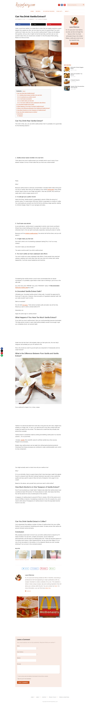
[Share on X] (2, 351)
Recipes (38, 11)
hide (24, 91)
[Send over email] (2, 355)
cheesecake (50, 189)
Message (19, 664)
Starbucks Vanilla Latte (21, 287)
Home (32, 11)
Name (18, 646)
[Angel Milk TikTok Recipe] (54, 554)
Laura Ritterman (42, 19)
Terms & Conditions (64, 697)
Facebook (35, 568)
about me (48, 588)
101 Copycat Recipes (48, 11)
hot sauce (25, 305)
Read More (74, 43)
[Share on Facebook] (2, 348)
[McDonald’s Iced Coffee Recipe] (38, 554)
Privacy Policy (52, 697)
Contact (44, 697)
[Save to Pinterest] (2, 353)
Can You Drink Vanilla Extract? (30, 16)
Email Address (20, 651)
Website (18, 658)
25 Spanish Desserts (75, 80)
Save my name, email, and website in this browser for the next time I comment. (33, 676)
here (56, 586)
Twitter (26, 568)
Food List (59, 11)
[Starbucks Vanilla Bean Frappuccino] (22, 554)
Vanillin (23, 440)
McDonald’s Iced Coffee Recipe (37, 559)
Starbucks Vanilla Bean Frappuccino (22, 559)
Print (53, 568)
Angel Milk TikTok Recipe (51, 559)
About (67, 11)
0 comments (31, 19)
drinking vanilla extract (31, 233)
